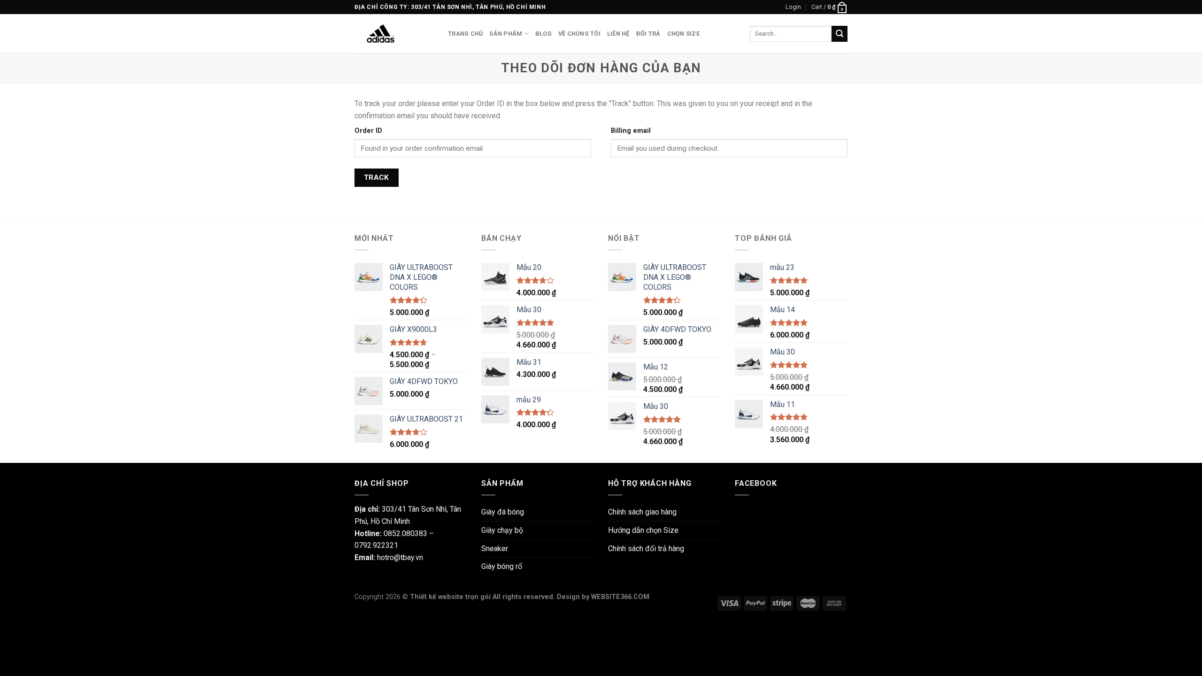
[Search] (840, 34)
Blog (543, 33)
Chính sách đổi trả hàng (646, 548)
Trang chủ (465, 33)
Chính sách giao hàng (642, 511)
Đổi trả (648, 33)
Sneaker (494, 548)
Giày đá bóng (502, 511)
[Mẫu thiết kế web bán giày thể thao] (394, 33)
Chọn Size (683, 33)
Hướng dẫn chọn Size (643, 530)
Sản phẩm (505, 33)
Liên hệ (618, 33)
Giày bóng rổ (501, 566)
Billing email (631, 131)
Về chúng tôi (579, 33)
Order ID (368, 131)
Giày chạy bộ (502, 530)
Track (376, 177)
